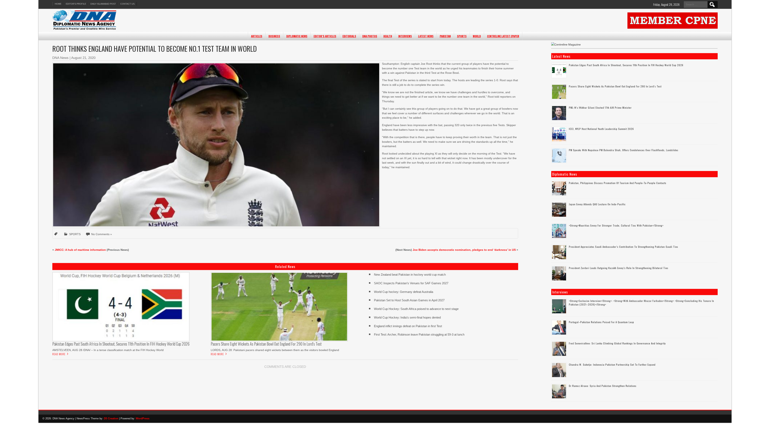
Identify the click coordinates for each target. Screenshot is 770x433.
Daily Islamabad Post (103, 4)
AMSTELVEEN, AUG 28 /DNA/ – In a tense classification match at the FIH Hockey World (108, 350)
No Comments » (101, 234)
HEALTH (387, 36)
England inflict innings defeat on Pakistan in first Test (408, 326)
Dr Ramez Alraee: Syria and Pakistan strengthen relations (602, 385)
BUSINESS (274, 36)
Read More (58, 354)
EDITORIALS (349, 36)
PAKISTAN (445, 36)
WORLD (477, 36)
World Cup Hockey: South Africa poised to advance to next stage (416, 309)
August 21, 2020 (83, 58)
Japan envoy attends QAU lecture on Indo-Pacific (597, 204)
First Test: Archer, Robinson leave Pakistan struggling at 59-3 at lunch (419, 334)
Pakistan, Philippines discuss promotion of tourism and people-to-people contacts (617, 183)
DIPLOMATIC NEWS (296, 36)
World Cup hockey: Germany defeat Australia (403, 291)
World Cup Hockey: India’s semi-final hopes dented (407, 317)
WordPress (142, 418)
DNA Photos (369, 36)
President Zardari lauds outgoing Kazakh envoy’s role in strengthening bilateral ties (618, 268)
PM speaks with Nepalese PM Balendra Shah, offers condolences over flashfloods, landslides (623, 150)
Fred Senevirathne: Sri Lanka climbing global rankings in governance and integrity (617, 343)
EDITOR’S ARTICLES (325, 36)
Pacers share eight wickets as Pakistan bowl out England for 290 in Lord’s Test (615, 86)
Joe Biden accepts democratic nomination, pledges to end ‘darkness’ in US (464, 249)
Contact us (127, 4)
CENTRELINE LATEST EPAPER (503, 36)
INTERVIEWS (405, 36)
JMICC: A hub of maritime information (80, 249)
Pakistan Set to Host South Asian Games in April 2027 (409, 300)
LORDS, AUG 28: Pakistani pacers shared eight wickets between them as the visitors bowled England (275, 350)
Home (58, 4)
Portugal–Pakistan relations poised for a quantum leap (601, 322)
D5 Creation (111, 418)
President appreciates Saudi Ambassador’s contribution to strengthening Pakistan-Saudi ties (623, 246)
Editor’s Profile (76, 4)
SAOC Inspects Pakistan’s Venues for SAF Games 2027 (411, 283)
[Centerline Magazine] (566, 44)
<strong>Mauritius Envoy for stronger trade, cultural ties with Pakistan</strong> (616, 225)
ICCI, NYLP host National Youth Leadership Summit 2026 (601, 129)
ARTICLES (256, 36)
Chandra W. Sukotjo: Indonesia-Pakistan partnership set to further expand (612, 364)
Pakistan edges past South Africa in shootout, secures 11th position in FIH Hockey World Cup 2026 (626, 65)
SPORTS (462, 36)
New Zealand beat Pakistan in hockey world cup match (410, 274)
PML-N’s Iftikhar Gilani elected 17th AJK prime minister (600, 107)
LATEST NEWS (426, 36)
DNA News (60, 58)
